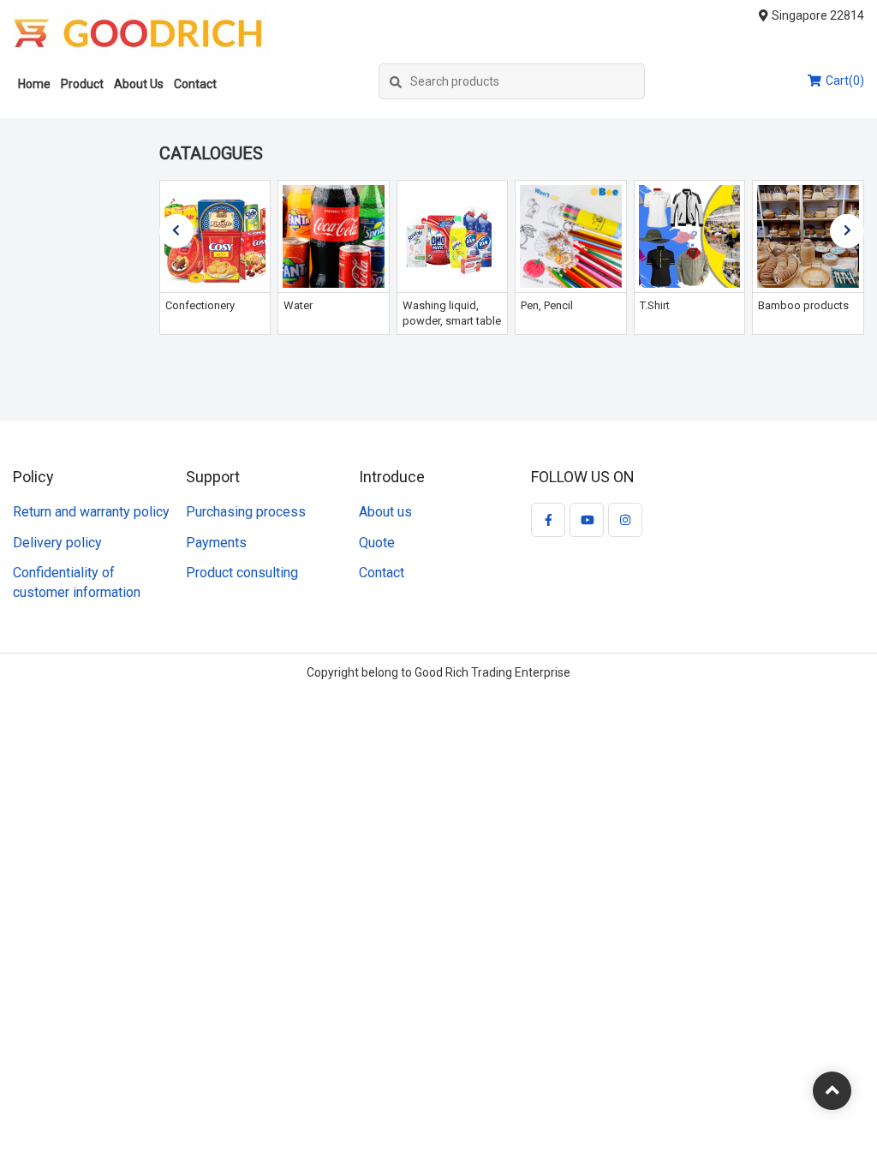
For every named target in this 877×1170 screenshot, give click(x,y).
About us (385, 512)
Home (34, 84)
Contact (195, 84)
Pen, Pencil (547, 305)
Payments (216, 542)
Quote (377, 542)
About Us (139, 84)
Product (82, 84)
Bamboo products (803, 305)
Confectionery (200, 305)
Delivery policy (57, 542)
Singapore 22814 (818, 15)
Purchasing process (246, 512)
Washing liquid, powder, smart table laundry (452, 321)
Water (298, 305)
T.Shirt (655, 305)
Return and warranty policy (91, 512)
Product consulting (242, 572)
